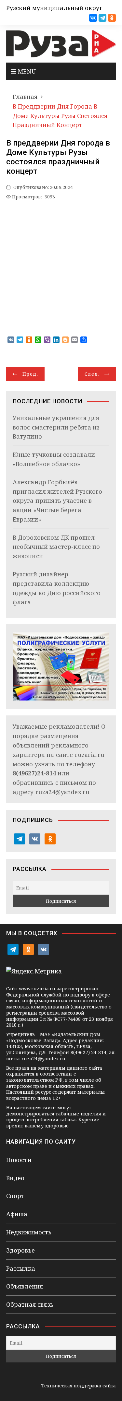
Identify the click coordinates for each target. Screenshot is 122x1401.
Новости (19, 1160)
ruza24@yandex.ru (62, 792)
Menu (26, 71)
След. (92, 374)
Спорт (15, 1196)
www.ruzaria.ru (37, 988)
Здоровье (20, 1250)
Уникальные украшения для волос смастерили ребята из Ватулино (56, 427)
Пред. (30, 374)
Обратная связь (29, 1304)
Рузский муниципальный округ (54, 8)
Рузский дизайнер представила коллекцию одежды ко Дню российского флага (57, 588)
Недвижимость (29, 1232)
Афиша (17, 1214)
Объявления (24, 1286)
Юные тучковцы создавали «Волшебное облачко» (54, 459)
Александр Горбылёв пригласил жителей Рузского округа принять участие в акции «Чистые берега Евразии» (57, 500)
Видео (15, 1178)
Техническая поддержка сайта (78, 1386)
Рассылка (20, 1268)
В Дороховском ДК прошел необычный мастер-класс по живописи (56, 547)
